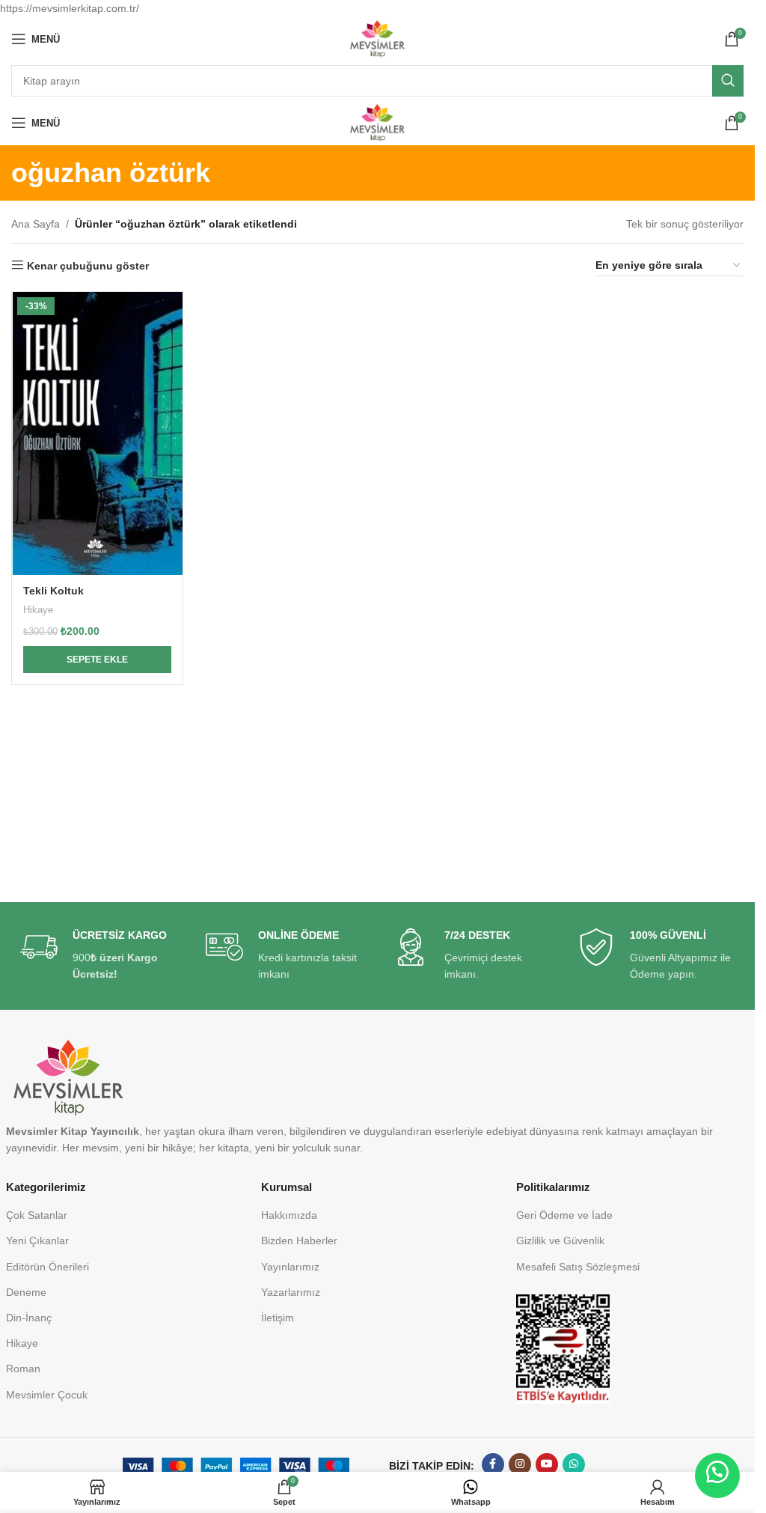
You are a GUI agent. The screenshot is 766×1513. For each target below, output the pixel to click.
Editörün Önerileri (47, 1267)
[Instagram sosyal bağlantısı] (520, 1464)
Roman (23, 1369)
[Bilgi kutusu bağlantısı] (98, 955)
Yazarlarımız (290, 1292)
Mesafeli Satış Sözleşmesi (578, 1267)
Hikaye (38, 609)
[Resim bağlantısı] (563, 1348)
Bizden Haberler (299, 1240)
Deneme (26, 1292)
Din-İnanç (29, 1318)
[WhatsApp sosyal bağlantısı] (574, 1464)
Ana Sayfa (35, 224)
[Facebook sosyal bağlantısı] (493, 1464)
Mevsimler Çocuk (47, 1395)
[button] (97, 659)
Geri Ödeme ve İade (564, 1215)
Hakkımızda (289, 1215)
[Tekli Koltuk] (97, 433)
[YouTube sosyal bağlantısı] (547, 1464)
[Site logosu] (377, 38)
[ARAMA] (728, 81)
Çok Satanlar (36, 1215)
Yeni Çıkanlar (37, 1240)
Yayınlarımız (290, 1267)
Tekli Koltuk (53, 591)
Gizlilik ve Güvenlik (560, 1240)
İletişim (277, 1318)
